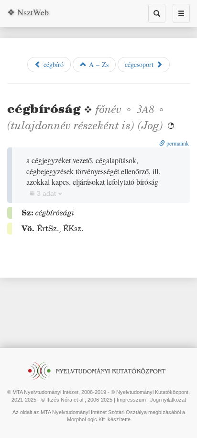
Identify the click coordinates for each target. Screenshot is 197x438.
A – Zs (98, 64)
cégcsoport (140, 64)
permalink (177, 143)
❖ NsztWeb (28, 12)
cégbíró (52, 64)
